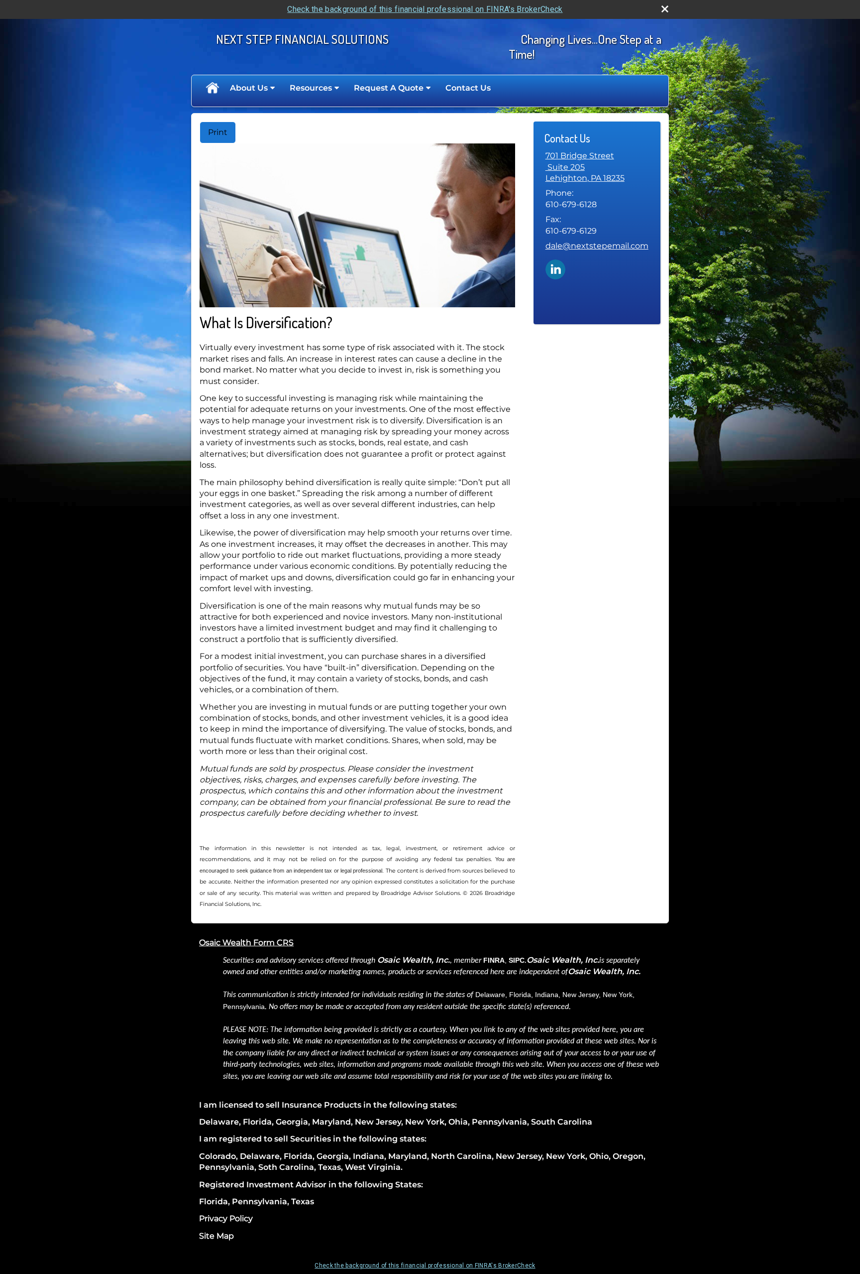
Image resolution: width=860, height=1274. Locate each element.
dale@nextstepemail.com (596, 246)
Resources (311, 88)
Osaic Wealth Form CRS (246, 942)
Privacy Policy (226, 1218)
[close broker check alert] (665, 9)
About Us (249, 88)
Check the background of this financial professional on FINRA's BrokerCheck (424, 9)
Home (212, 88)
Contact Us (468, 88)
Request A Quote (389, 88)
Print (217, 132)
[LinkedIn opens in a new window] (555, 268)
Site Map (216, 1236)
